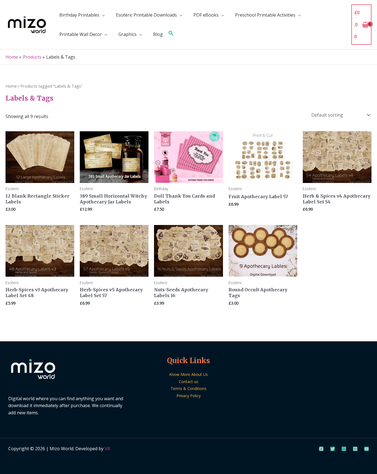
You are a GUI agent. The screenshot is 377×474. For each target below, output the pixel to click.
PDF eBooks (206, 15)
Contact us (188, 381)
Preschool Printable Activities (265, 15)
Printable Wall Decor (80, 34)
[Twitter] (332, 449)
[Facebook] (321, 449)
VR (107, 449)
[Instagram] (344, 449)
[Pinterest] (355, 449)
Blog (158, 34)
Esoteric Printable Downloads (146, 15)
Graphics (127, 34)
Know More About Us (188, 374)
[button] (171, 34)
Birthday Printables (79, 15)
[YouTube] (366, 449)
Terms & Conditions (188, 388)
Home (11, 86)
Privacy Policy (188, 395)
